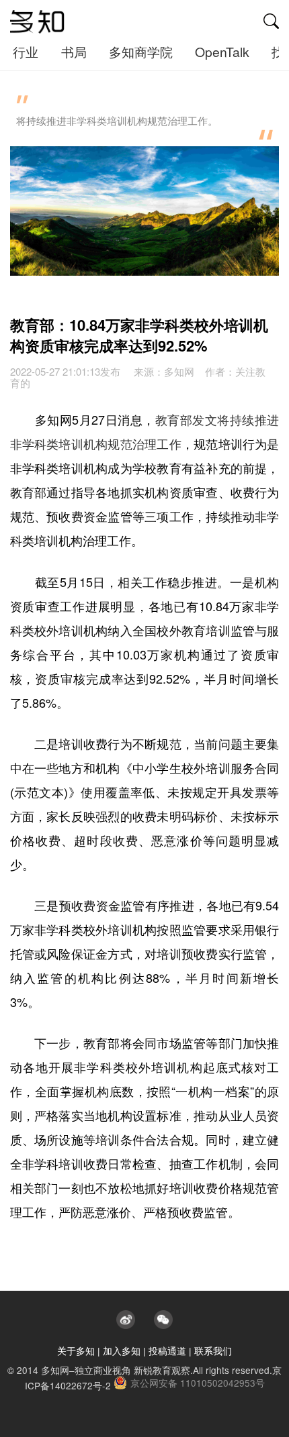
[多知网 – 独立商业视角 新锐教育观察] (37, 22)
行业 (25, 51)
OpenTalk (222, 51)
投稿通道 (167, 1350)
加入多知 (121, 1350)
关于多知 (76, 1350)
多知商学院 (141, 51)
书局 (74, 51)
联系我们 (213, 1350)
